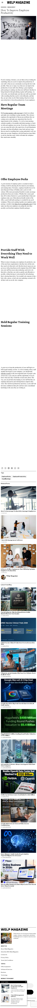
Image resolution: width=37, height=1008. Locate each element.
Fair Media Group (30, 1000)
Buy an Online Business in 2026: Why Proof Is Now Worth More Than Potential (18, 885)
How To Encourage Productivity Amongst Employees (18, 511)
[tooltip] (2, 468)
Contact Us (4, 954)
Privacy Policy (5, 957)
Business (3, 7)
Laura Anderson (6, 676)
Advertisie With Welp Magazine (9, 952)
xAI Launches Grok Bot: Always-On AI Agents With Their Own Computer (18, 765)
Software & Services (6, 969)
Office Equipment (6, 966)
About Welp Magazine (7, 949)
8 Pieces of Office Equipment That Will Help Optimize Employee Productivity (18, 569)
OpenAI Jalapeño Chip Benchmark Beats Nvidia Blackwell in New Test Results (15, 613)
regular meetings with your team (13, 113)
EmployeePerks (6, 476)
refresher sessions (6, 373)
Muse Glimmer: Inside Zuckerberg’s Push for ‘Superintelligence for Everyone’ (15, 854)
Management (11, 7)
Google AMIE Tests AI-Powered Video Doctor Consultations (15, 824)
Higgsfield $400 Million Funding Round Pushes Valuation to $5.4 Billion (18, 734)
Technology (4, 975)
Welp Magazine (12, 576)
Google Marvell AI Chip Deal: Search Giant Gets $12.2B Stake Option (17, 704)
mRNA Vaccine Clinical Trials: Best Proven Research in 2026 (17, 643)
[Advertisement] (18, 59)
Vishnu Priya (5, 615)
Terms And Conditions (7, 960)
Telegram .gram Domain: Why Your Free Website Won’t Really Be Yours (18, 673)
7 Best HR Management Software (12, 540)
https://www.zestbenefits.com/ (23, 204)
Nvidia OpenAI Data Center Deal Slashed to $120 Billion (18, 795)
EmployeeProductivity (19, 476)
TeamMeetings (6, 479)
